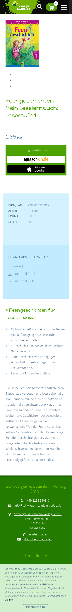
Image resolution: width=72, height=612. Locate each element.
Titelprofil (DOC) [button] (24, 281)
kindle (36, 159)
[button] (51, 7)
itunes (36, 169)
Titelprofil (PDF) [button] (24, 274)
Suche (40, 6)
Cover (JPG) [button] (21, 266)
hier (10, 599)
